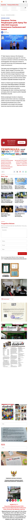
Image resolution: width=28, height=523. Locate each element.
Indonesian (6, 299)
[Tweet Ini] (17, 172)
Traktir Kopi (21, 142)
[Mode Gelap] (24, 2)
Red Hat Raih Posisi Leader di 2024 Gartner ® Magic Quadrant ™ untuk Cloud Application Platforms (21, 162)
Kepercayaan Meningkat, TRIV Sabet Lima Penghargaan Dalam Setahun (6, 215)
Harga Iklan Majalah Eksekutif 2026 (13, 506)
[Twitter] (10, 500)
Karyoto (5, 31)
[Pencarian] (26, 2)
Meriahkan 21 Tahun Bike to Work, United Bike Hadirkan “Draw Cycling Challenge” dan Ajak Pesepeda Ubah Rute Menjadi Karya (6, 187)
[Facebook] (7, 500)
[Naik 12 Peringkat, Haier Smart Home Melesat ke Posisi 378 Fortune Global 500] (21, 181)
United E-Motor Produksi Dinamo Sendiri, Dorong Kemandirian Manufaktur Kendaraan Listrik (19, 201)
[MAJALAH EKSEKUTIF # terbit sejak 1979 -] (14, 492)
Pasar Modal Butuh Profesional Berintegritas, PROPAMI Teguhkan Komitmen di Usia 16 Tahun (20, 215)
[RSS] (21, 500)
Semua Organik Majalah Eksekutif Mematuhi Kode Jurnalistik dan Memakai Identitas (14, 508)
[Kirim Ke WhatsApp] (26, 172)
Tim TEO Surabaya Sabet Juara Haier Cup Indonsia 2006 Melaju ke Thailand (6, 201)
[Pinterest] (13, 500)
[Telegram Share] (23, 172)
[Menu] (2, 1)
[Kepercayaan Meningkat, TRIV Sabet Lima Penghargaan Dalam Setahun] (7, 209)
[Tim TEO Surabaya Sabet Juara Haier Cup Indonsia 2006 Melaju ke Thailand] (7, 195)
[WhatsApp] (18, 500)
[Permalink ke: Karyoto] (2, 32)
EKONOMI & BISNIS (5, 18)
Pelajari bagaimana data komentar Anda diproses (15, 258)
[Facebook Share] (14, 172)
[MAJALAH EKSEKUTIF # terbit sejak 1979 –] (8, 1)
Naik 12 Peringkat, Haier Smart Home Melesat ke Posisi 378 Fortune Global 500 (20, 187)
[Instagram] (15, 500)
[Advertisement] (14, 122)
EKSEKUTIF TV (14, 504)
